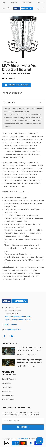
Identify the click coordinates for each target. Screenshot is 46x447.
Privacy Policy (7, 387)
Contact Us (6, 383)
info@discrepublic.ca (13, 329)
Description (8, 102)
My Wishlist (27, 2)
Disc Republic (22, 439)
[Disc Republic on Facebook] (4, 336)
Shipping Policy (8, 395)
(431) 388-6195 (11, 324)
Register (14, 2)
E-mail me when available (18, 85)
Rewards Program (9, 379)
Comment (31, 354)
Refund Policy (7, 391)
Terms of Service (8, 399)
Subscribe (22, 427)
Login (4, 2)
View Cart (40, 2)
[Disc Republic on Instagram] (11, 336)
